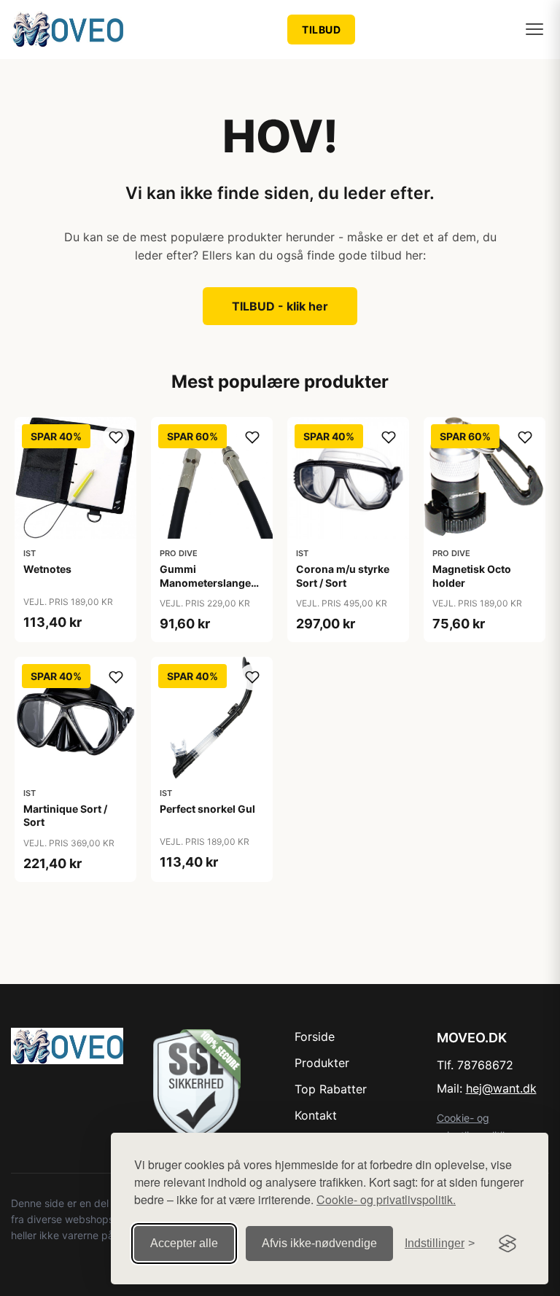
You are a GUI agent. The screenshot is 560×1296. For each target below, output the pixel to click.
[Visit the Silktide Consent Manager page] (507, 1243)
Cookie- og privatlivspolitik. (386, 1199)
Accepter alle (184, 1243)
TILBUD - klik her (280, 306)
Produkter (322, 1062)
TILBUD (321, 29)
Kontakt (316, 1115)
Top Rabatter (331, 1089)
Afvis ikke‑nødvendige (319, 1243)
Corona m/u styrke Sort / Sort (342, 575)
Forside (315, 1036)
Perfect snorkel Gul (207, 809)
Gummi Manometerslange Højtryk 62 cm (205, 582)
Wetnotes (47, 569)
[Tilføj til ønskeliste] (116, 437)
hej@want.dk (501, 1088)
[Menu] (534, 29)
